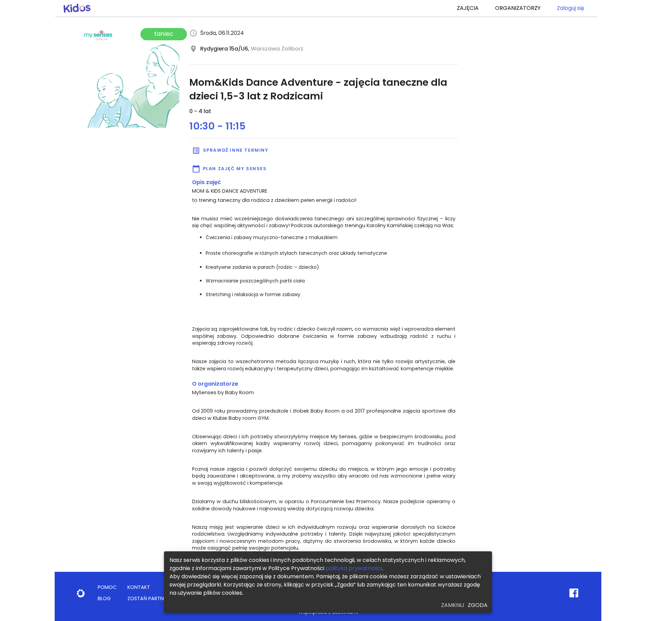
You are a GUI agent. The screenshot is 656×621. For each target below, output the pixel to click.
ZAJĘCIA (468, 8)
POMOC (107, 587)
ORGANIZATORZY (518, 8)
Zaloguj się (570, 8)
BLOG (104, 598)
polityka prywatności (354, 568)
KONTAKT (138, 587)
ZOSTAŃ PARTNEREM (151, 598)
